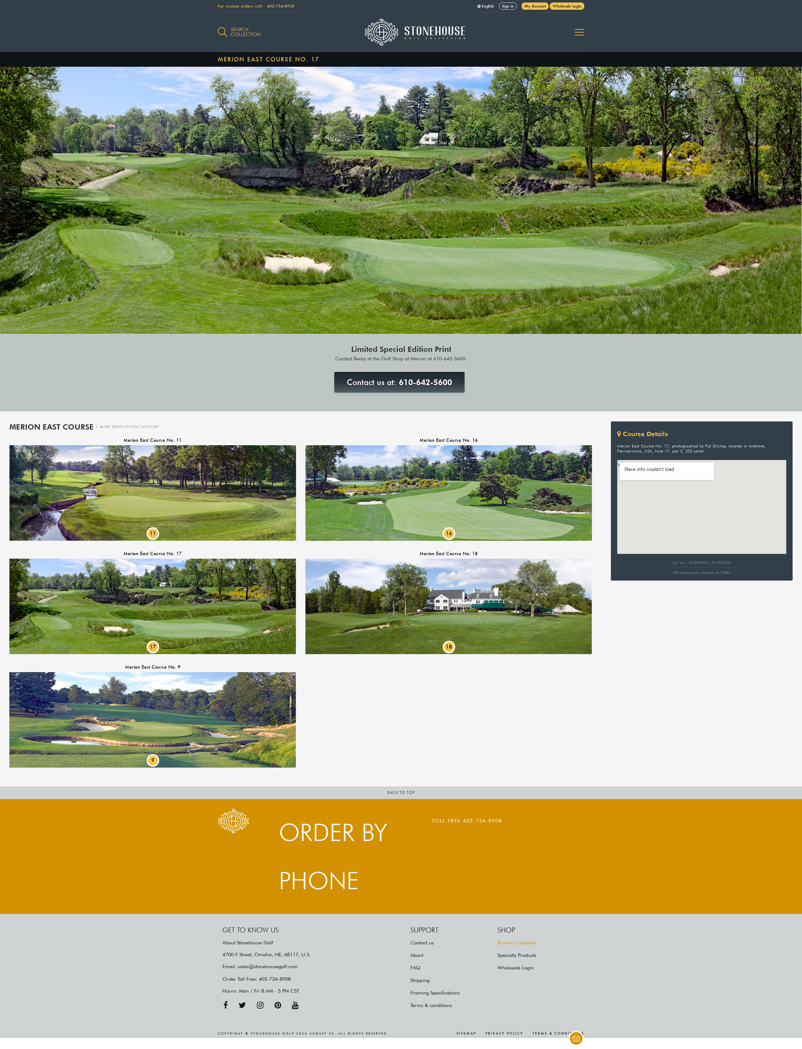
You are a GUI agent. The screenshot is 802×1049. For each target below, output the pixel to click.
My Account (535, 6)
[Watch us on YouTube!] (295, 1005)
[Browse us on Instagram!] (260, 1005)
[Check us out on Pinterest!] (278, 1005)
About (416, 955)
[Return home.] (401, 32)
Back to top (401, 792)
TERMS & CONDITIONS (558, 1033)
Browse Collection (517, 943)
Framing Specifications (435, 993)
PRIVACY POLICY (504, 1033)
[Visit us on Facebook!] (225, 1005)
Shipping (420, 980)
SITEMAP (466, 1033)
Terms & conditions (431, 1005)
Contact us (422, 943)
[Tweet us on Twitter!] (242, 1005)
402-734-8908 (280, 6)
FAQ (415, 968)
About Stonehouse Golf (247, 943)
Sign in (508, 6)
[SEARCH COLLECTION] (222, 28)
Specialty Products (516, 955)
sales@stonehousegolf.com (268, 966)
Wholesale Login (567, 6)
